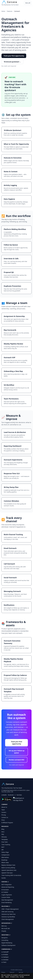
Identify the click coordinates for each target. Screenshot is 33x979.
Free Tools (4, 842)
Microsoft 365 (5, 928)
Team (3, 810)
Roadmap (4, 860)
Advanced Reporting (7, 887)
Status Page (5, 852)
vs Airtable (4, 954)
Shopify (3, 931)
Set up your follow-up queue (16, 752)
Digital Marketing (6, 943)
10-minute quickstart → (12, 62)
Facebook (11, 795)
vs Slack (3, 962)
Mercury (4, 926)
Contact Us (4, 817)
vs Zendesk (4, 959)
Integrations (6, 923)
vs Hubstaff (4, 952)
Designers (4, 938)
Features (9, 11)
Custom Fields (5, 897)
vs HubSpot (4, 957)
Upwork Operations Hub (8, 870)
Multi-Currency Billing (8, 868)
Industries (5, 935)
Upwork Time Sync (7, 873)
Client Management (7, 919)
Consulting (4, 940)
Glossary (4, 837)
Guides (3, 878)
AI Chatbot (4, 892)
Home (3, 11)
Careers (3, 812)
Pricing (3, 815)
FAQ (2, 834)
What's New (5, 862)
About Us (4, 807)
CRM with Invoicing (7, 911)
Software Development (8, 945)
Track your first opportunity (14, 56)
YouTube (19, 795)
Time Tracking (5, 844)
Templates (4, 839)
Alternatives (5, 857)
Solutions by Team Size (8, 914)
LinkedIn (4, 795)
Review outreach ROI (16, 760)
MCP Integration (6, 884)
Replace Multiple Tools (8, 865)
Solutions (5, 906)
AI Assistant (5, 889)
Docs (2, 832)
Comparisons (5, 855)
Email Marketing (6, 902)
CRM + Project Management (10, 909)
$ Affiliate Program (7, 822)
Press (3, 820)
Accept (22, 977)
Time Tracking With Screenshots (11, 875)
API (2, 850)
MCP (2, 847)
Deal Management (7, 900)
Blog (2, 829)
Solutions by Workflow (8, 917)
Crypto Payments (6, 895)
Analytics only (14, 977)
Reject (7, 977)
